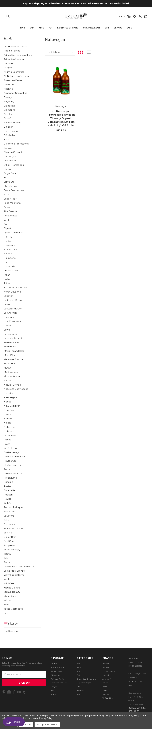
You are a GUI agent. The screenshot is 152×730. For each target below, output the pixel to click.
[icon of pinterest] (4, 692)
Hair (22, 28)
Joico (7, 283)
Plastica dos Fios (13, 465)
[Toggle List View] (88, 52)
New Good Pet (12, 405)
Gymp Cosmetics (13, 232)
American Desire (13, 80)
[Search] (8, 15)
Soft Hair (8, 532)
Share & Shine (57, 667)
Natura (7, 380)
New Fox (9, 410)
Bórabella (9, 135)
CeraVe (8, 148)
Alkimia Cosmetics (14, 71)
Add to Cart (61, 93)
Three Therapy (12, 549)
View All (107, 698)
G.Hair (7, 219)
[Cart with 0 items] (146, 15)
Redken (8, 494)
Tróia (6, 558)
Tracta (7, 553)
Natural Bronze (12, 384)
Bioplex (8, 114)
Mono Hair (10, 363)
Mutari (7, 367)
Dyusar (8, 169)
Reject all (26, 724)
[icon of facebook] (14, 692)
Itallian (7, 279)
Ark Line (8, 88)
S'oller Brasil (10, 537)
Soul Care (9, 541)
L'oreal (7, 325)
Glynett (8, 228)
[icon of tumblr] (24, 692)
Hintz (7, 262)
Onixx (105, 683)
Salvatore (9, 515)
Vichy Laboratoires (14, 574)
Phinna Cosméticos (14, 456)
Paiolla (7, 439)
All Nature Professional (16, 76)
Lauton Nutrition (13, 308)
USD (121, 16)
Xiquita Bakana (12, 587)
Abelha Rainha (12, 50)
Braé (6, 139)
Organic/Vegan (91, 28)
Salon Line (9, 511)
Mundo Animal (12, 376)
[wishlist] (134, 15)
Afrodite (8, 63)
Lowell (7, 329)
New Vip (8, 414)
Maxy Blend (10, 355)
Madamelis (10, 346)
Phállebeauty (11, 452)
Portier (7, 469)
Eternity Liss (10, 186)
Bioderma (9, 105)
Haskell (8, 241)
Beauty (8, 97)
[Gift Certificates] (129, 15)
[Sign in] (140, 15)
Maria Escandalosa (14, 350)
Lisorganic (9, 317)
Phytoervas (10, 460)
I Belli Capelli (11, 270)
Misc (41, 28)
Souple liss (9, 545)
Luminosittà (10, 334)
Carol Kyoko (10, 156)
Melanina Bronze (13, 359)
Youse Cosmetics (13, 608)
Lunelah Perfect (13, 338)
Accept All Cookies (47, 724)
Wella (7, 579)
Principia (8, 481)
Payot (7, 444)
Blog (53, 690)
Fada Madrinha (12, 202)
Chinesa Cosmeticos (15, 152)
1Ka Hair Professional (15, 46)
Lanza (7, 304)
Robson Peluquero (14, 507)
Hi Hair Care (10, 249)
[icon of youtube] (19, 692)
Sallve (7, 520)
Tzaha (7, 562)
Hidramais (9, 266)
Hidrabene (10, 257)
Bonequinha (11, 131)
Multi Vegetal (11, 372)
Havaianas (9, 245)
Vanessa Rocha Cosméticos (19, 566)
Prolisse (8, 486)
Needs (7, 401)
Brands (118, 28)
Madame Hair (11, 342)
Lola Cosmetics (12, 321)
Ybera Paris (10, 596)
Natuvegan (10, 397)
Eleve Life (9, 181)
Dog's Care (10, 173)
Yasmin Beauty (12, 591)
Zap (6, 613)
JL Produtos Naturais (15, 287)
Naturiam (9, 393)
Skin (32, 28)
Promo (54, 663)
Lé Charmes (10, 312)
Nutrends (9, 431)
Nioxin (7, 422)
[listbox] (60, 52)
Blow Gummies (12, 122)
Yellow (7, 600)
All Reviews (56, 671)
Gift (107, 28)
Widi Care (9, 583)
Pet (50, 28)
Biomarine (9, 109)
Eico (6, 177)
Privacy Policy (58, 679)
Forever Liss (10, 215)
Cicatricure (10, 160)
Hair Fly (8, 236)
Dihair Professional (14, 164)
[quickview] (71, 76)
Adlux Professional (14, 59)
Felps (7, 207)
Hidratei (8, 253)
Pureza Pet (10, 490)
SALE (129, 28)
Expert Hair (10, 198)
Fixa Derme (10, 211)
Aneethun (9, 84)
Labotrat (8, 295)
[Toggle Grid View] (80, 52)
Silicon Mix (9, 524)
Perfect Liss (10, 448)
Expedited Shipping (67, 28)
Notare (8, 418)
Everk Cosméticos (14, 190)
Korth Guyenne (12, 291)
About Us (55, 675)
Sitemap (55, 694)
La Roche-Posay (13, 300)
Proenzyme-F (11, 477)
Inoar (7, 274)
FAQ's (54, 686)
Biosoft (8, 118)
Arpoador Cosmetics (15, 93)
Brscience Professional (16, 143)
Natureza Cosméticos (16, 388)
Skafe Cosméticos (14, 528)
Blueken (8, 126)
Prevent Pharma (13, 473)
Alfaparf (8, 67)
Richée (8, 503)
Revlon (8, 498)
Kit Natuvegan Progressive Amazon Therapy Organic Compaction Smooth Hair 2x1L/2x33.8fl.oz (61, 118)
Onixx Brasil (10, 435)
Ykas (6, 604)
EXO (6, 194)
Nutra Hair (9, 427)
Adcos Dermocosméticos (18, 55)
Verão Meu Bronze (14, 570)
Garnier (8, 224)
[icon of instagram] (9, 692)
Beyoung (9, 101)
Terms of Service (59, 683)
